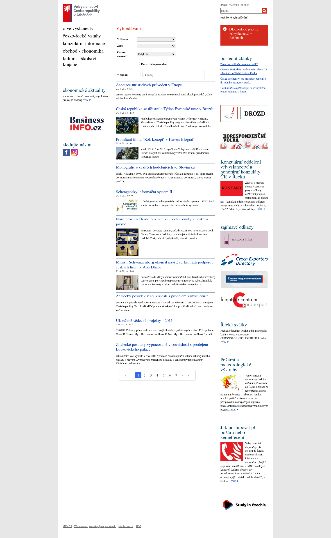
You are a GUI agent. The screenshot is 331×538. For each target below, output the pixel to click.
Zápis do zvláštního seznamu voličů (239, 64)
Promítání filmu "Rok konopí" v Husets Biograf (154, 139)
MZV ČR (67, 526)
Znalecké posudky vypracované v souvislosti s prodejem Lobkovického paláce (162, 347)
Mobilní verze (125, 526)
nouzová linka (242, 239)
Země (120, 46)
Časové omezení (121, 54)
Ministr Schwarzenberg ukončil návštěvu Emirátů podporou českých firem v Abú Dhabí (164, 264)
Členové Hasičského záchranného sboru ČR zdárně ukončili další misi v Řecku (243, 71)
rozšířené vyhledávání (233, 17)
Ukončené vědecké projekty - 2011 (144, 320)
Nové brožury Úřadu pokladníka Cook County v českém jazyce (162, 221)
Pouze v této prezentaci (154, 64)
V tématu (122, 39)
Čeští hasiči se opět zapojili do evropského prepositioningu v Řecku (242, 89)
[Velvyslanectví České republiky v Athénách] (81, 4)
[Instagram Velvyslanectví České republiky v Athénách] (74, 149)
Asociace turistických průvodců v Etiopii (149, 84)
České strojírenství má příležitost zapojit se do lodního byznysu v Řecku (243, 80)
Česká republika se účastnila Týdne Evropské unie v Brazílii (165, 108)
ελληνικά (234, 5)
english (244, 5)
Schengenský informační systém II (144, 191)
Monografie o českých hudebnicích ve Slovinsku (155, 167)
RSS (138, 526)
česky (223, 5)
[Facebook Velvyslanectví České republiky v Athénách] (66, 149)
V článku (122, 75)
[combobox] (241, 11)
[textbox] (170, 75)
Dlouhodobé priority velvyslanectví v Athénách (243, 33)
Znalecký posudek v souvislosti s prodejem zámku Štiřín (162, 295)
